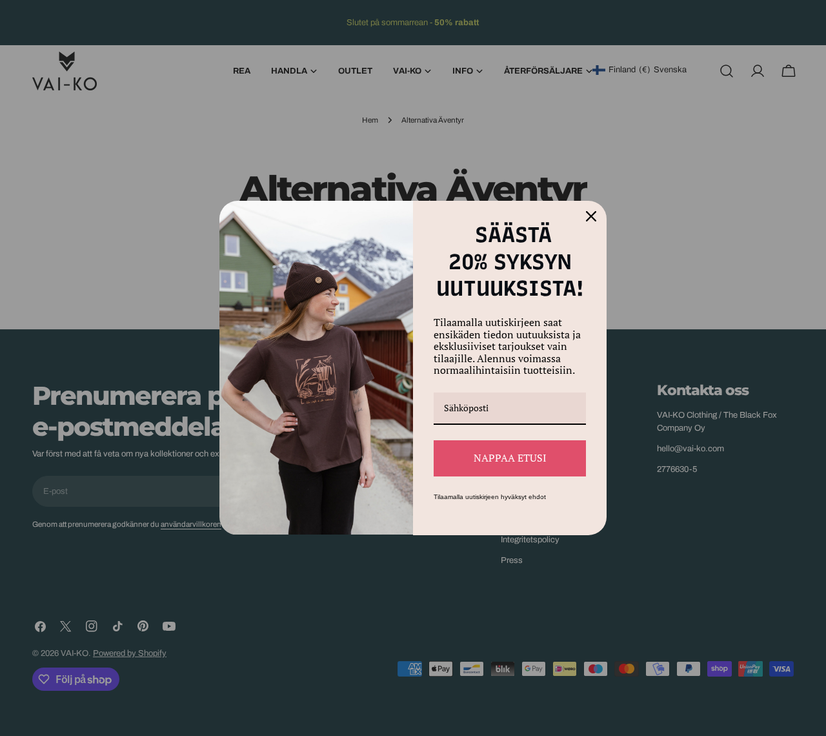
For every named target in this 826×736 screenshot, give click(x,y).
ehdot (537, 496)
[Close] (591, 216)
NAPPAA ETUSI (510, 458)
